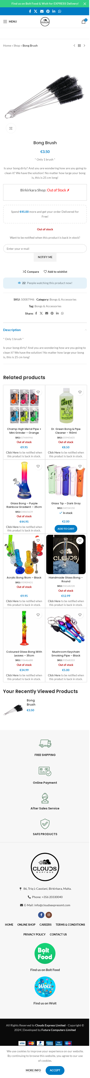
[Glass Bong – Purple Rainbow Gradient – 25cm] (24, 480)
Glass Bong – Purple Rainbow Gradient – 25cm (24, 505)
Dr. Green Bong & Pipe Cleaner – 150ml (66, 431)
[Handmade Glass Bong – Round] (66, 554)
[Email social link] (42, 11)
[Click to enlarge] (11, 128)
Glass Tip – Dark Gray (66, 503)
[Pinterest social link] (48, 11)
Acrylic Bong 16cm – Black (24, 577)
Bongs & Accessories (63, 299)
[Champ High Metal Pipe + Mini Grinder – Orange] (24, 406)
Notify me (45, 257)
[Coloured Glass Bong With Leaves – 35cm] (24, 629)
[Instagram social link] (49, 915)
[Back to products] (79, 45)
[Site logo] (45, 21)
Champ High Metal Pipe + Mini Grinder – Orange (24, 431)
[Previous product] (74, 45)
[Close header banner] (85, 3)
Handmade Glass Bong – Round (66, 579)
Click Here (12, 452)
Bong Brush (31, 702)
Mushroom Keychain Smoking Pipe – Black (65, 653)
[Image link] (45, 866)
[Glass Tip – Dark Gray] (66, 480)
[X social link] (36, 11)
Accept (55, 1070)
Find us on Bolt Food (45, 970)
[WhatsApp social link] (59, 11)
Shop (17, 45)
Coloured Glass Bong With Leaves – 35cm (24, 653)
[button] (66, 529)
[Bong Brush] (13, 709)
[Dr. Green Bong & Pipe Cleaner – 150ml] (66, 406)
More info (33, 1070)
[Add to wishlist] (38, 392)
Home (7, 45)
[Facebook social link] (30, 11)
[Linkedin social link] (54, 11)
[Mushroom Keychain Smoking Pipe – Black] (66, 629)
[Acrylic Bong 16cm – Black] (24, 554)
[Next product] (84, 45)
